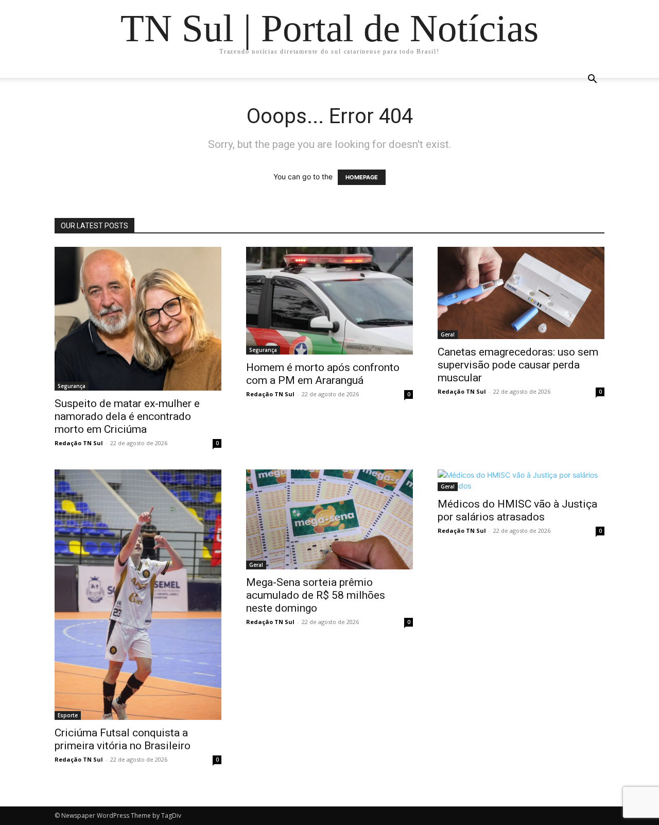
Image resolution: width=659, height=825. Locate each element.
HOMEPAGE (361, 177)
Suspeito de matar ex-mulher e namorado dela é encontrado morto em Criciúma (127, 416)
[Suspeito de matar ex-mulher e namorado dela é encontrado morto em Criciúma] (138, 319)
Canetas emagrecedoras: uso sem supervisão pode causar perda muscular (518, 365)
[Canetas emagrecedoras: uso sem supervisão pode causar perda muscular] (521, 293)
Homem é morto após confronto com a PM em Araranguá (323, 373)
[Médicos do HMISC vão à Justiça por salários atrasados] (521, 480)
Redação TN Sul (79, 443)
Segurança (71, 386)
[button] (592, 80)
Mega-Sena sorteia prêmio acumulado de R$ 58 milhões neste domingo (315, 595)
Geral (448, 334)
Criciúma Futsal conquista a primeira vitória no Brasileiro (122, 739)
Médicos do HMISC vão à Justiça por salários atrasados (517, 510)
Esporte (68, 715)
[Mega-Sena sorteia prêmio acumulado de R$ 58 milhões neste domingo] (329, 519)
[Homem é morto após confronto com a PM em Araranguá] (329, 301)
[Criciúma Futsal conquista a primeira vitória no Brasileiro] (138, 594)
